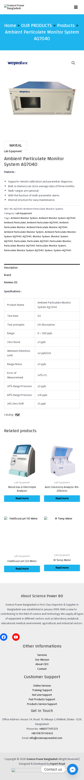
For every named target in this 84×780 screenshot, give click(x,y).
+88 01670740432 (42, 733)
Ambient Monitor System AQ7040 (57, 218)
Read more (22, 498)
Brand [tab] (7, 275)
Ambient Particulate (15, 222)
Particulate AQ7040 (38, 241)
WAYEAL (15, 146)
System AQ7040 (62, 250)
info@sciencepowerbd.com (46, 738)
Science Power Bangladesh (42, 759)
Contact (42, 669)
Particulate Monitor (60, 241)
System (49, 250)
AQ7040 (27, 236)
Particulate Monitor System (51, 246)
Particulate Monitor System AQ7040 (24, 250)
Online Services (42, 685)
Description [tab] (11, 267)
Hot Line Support (42, 695)
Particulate (20, 241)
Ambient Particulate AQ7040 (42, 222)
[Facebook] (3, 637)
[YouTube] (16, 637)
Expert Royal (57, 764)
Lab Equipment (13, 151)
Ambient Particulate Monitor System (24, 232)
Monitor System (41, 236)
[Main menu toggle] (76, 7)
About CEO (42, 664)
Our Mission (42, 659)
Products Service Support (42, 704)
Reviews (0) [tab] (10, 282)
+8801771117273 (48, 729)
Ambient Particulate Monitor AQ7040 (47, 227)
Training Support (42, 690)
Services (42, 655)
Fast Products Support (42, 699)
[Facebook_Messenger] (72, 769)
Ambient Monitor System (24, 218)
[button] (73, 63)
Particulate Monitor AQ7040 (19, 246)
